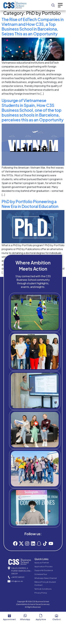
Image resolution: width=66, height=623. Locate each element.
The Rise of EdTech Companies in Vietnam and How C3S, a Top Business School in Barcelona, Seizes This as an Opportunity (33, 26)
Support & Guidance (43, 570)
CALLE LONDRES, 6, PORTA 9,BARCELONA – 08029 (21, 571)
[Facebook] (15, 543)
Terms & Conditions (43, 589)
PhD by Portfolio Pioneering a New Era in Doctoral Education (30, 204)
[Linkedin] (33, 543)
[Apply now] (40, 615)
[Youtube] (51, 543)
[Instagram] (27, 543)
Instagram (37, 520)
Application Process (43, 566)
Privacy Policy (40, 593)
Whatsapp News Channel (45, 578)
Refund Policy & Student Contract (45, 583)
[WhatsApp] (25, 615)
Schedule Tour (40, 574)
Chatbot (56, 619)
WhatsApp (25, 619)
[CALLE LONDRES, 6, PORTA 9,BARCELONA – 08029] (9, 568)
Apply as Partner (41, 562)
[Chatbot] (56, 615)
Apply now (41, 619)
